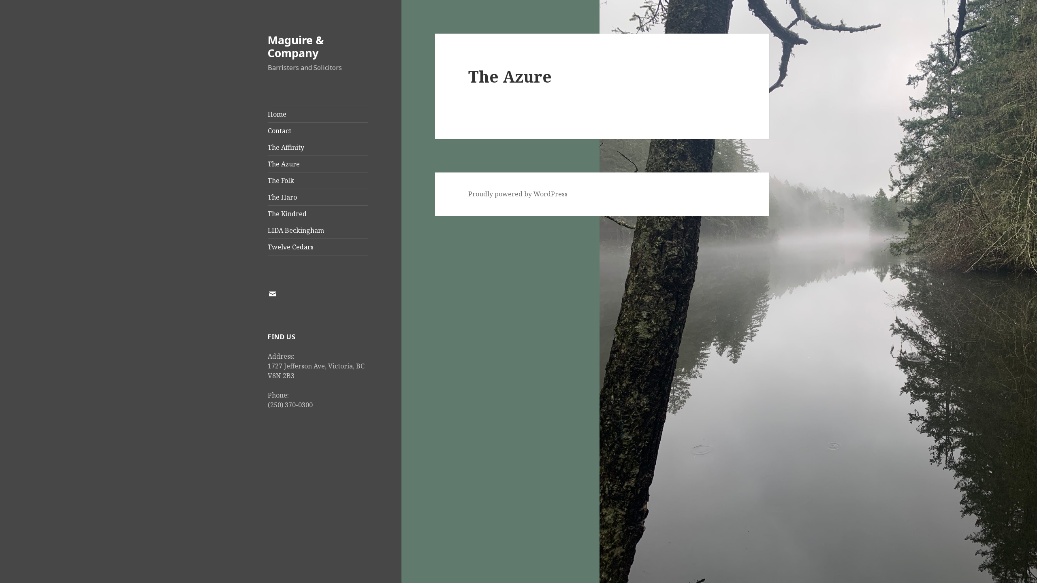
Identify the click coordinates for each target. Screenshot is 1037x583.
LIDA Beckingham (296, 230)
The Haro (282, 197)
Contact (279, 130)
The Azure (284, 164)
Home (277, 114)
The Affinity (286, 147)
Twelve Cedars (291, 247)
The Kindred (287, 213)
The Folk (281, 180)
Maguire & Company (296, 46)
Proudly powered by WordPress (518, 193)
